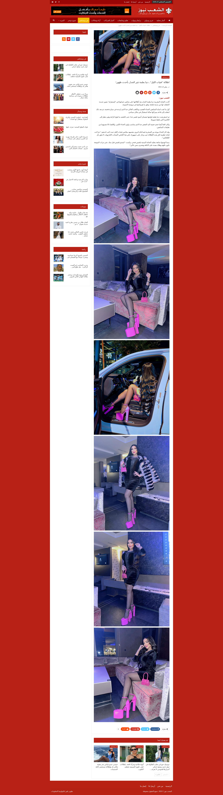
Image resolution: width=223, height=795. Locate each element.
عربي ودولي (148, 20)
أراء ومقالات (95, 20)
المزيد (62, 20)
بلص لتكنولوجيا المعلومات (59, 791)
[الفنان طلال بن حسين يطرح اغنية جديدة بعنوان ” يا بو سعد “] (59, 225)
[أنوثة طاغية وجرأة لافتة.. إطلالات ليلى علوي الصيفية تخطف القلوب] (132, 753)
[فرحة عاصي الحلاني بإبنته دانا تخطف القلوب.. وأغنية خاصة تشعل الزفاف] (59, 235)
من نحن (140, 2)
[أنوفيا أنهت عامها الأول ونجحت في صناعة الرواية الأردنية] (59, 172)
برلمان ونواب (136, 20)
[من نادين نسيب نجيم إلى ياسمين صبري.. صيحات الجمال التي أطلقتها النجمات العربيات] (59, 149)
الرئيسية (147, 2)
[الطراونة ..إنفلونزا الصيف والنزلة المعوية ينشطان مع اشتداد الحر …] (59, 120)
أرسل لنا (133, 2)
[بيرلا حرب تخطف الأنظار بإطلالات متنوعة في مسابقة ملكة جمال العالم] (59, 97)
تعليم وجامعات (123, 20)
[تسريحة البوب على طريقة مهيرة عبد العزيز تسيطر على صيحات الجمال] (59, 139)
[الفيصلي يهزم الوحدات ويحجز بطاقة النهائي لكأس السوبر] (59, 277)
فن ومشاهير (83, 20)
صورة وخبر (72, 20)
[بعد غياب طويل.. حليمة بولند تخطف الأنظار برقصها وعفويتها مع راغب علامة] (59, 215)
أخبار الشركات (109, 20)
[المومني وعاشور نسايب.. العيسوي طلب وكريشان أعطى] (59, 192)
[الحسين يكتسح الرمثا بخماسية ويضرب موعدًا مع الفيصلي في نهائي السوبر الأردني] (59, 258)
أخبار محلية (161, 20)
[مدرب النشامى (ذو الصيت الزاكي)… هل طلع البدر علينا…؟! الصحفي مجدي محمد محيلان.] (59, 268)
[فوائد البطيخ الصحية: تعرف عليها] (59, 130)
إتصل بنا (126, 2)
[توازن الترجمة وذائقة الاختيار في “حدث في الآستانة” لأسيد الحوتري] (59, 182)
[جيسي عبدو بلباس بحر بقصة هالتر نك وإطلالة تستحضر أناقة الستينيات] (106, 753)
